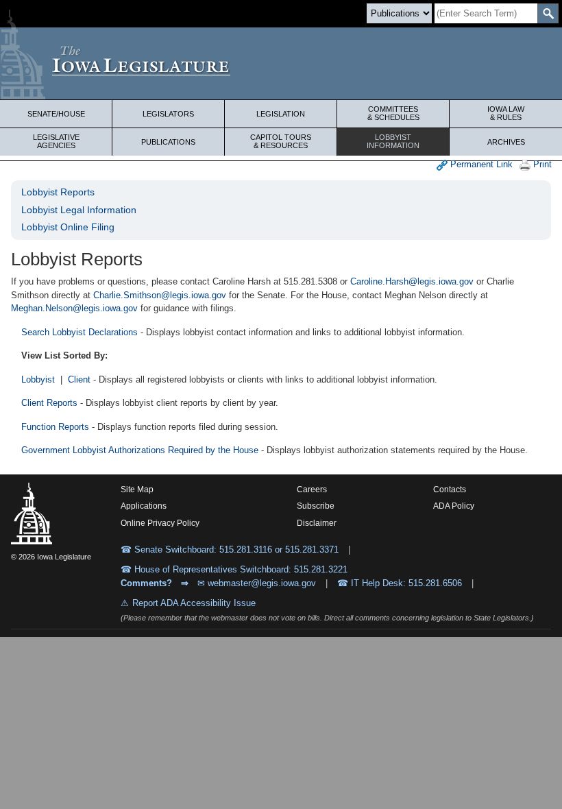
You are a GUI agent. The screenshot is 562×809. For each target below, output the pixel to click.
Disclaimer (317, 523)
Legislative (56, 141)
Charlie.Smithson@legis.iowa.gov (159, 295)
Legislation (280, 114)
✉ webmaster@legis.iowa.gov (256, 583)
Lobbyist (393, 141)
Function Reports (55, 427)
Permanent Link (480, 164)
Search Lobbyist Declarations (79, 332)
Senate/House (56, 114)
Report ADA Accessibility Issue (194, 603)
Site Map (137, 489)
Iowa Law (505, 113)
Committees (393, 113)
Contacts (449, 489)
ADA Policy (453, 506)
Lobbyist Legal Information (78, 209)
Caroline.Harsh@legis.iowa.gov (412, 281)
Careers (312, 489)
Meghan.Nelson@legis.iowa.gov (74, 308)
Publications (168, 142)
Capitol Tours (280, 141)
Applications (144, 506)
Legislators (168, 114)
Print (541, 164)
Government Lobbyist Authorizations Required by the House (139, 450)
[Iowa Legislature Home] (281, 63)
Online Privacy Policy (160, 523)
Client (79, 379)
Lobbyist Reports (58, 191)
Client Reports (49, 403)
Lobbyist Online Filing (67, 226)
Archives (506, 142)
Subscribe (315, 506)
